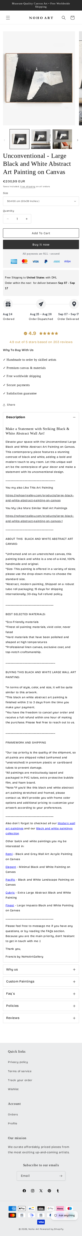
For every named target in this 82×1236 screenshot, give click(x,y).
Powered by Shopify (51, 1229)
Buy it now (41, 244)
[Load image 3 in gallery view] (62, 139)
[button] (8, 17)
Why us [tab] (12, 969)
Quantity (8, 210)
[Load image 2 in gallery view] (41, 139)
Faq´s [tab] (10, 993)
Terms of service (20, 1071)
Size (5, 193)
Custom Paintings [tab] (20, 981)
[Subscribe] (60, 1176)
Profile (12, 1123)
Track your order (20, 1080)
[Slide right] (77, 140)
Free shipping (27, 186)
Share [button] (11, 404)
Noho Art (33, 1229)
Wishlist (13, 1089)
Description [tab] (15, 417)
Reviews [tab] (12, 1018)
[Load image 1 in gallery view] (19, 139)
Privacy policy (18, 1062)
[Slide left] (4, 140)
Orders (13, 1114)
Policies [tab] (12, 1006)
